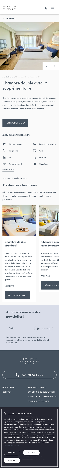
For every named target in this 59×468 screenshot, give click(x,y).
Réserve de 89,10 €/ (17, 295)
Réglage (12, 453)
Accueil (4, 77)
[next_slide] (55, 66)
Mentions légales (37, 387)
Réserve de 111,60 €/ (15, 123)
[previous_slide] (47, 66)
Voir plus (9, 286)
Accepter (31, 453)
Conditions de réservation (41, 392)
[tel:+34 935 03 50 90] (46, 7)
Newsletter (8, 387)
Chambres (10, 18)
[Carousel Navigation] (51, 66)
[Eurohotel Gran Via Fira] (9, 8)
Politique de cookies (38, 401)
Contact (6, 392)
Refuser (11, 460)
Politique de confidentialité (42, 396)
